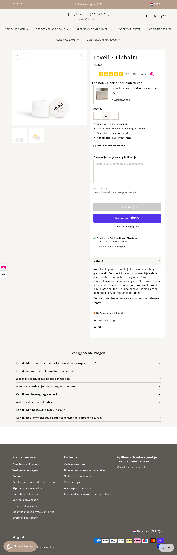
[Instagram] (18, 4)
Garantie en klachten (25, 494)
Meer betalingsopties (127, 226)
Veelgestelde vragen (25, 470)
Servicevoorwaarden (25, 500)
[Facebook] (14, 4)
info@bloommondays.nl (130, 467)
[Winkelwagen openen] (163, 16)
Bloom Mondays (45, 547)
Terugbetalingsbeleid (25, 506)
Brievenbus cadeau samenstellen (85, 470)
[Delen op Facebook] (95, 328)
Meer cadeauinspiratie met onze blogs (88, 494)
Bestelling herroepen (25, 517)
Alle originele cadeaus (77, 488)
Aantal (97, 108)
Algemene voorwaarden (27, 488)
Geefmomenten (130, 29)
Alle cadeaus (66, 39)
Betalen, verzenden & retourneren (33, 482)
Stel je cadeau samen (92, 29)
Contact (17, 476)
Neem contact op (104, 320)
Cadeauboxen (15, 29)
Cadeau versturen (75, 464)
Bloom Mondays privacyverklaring (33, 511)
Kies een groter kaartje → (126, 192)
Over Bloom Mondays (102, 39)
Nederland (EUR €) (148, 531)
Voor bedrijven (160, 29)
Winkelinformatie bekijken (111, 246)
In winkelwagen (127, 207)
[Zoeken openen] (147, 16)
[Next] (122, 4)
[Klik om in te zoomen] (81, 56)
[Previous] (55, 4)
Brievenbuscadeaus (51, 29)
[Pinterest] (22, 4)
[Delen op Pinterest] (99, 328)
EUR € (157, 4)
